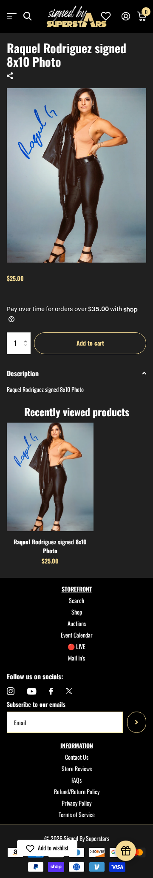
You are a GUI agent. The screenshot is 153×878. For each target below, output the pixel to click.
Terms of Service (77, 814)
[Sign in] (125, 16)
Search (76, 600)
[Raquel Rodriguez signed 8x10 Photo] (50, 477)
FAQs (76, 779)
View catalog (12, 16)
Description (23, 373)
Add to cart (90, 342)
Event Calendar (77, 634)
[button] (27, 335)
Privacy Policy (76, 802)
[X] (69, 691)
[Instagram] (10, 691)
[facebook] (51, 691)
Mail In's (76, 657)
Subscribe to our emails (36, 704)
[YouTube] (31, 691)
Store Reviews (77, 768)
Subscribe (136, 722)
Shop (76, 611)
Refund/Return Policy (76, 791)
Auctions (77, 623)
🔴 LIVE (76, 646)
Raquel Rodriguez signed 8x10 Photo (50, 546)
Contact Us (76, 756)
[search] (27, 16)
